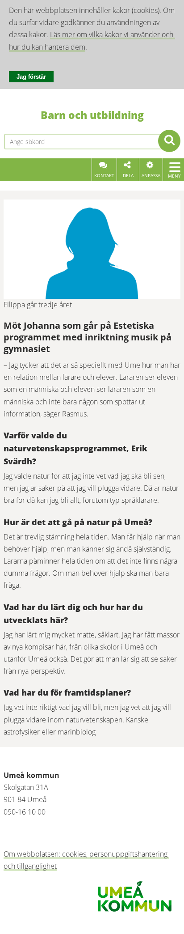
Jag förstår (31, 76)
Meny (174, 176)
